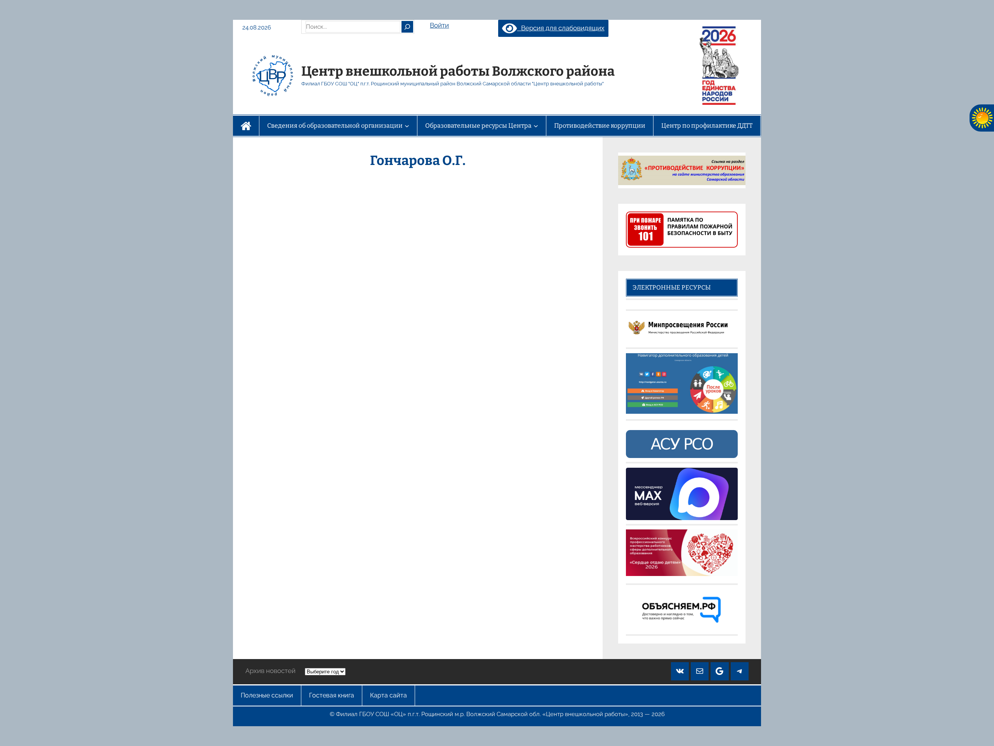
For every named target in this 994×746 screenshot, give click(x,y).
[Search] (407, 27)
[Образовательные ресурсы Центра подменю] (535, 125)
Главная (246, 126)
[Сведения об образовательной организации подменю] (407, 125)
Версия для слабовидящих (560, 28)
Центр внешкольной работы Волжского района (458, 71)
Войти (439, 25)
